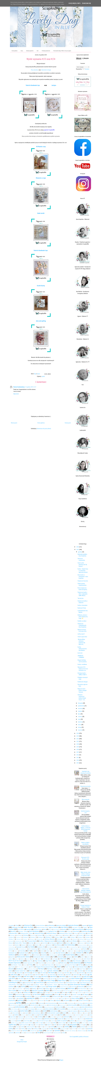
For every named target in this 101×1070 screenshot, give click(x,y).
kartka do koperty (62, 1005)
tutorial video (60, 1026)
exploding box (31, 998)
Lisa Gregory (55, 959)
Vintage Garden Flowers (64, 986)
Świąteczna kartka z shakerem (83, 601)
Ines (88, 953)
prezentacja (34, 1020)
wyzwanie (57, 1030)
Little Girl (72, 959)
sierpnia (80, 711)
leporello (86, 1013)
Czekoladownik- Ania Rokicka (83, 611)
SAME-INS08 (52, 978)
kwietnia (80, 722)
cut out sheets (36, 994)
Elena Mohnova (57, 945)
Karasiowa (44, 955)
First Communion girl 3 (55, 949)
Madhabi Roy (30, 961)
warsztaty (89, 1026)
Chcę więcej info (75, 3)
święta (63, 1032)
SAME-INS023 (76, 974)
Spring (21, 982)
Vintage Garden (52, 986)
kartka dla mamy (43, 1005)
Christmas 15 (88, 935)
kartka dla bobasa (70, 1003)
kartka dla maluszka (34, 1005)
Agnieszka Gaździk (61, 925)
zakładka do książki (81, 1030)
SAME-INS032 (71, 976)
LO (53, 957)
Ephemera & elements (82, 945)
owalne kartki (20, 1018)
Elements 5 (23, 945)
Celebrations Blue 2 (13, 933)
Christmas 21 (49, 937)
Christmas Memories (49, 939)
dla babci (69, 994)
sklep (66, 1024)
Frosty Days (22, 951)
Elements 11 (75, 943)
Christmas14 (75, 939)
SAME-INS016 (14, 975)
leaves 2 (81, 1013)
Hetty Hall (43, 953)
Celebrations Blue (86, 931)
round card (84, 1022)
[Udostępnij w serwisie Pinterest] (50, 374)
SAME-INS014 (82, 973)
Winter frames (21, 990)
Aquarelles (28, 929)
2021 (77, 741)
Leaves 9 (39, 959)
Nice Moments (88, 963)
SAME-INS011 (59, 972)
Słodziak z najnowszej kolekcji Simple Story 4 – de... (82, 697)
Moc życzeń (56, 963)
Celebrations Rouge (39, 933)
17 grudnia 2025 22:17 (30, 387)
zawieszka (17, 1032)
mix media (55, 1015)
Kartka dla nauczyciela (53, 955)
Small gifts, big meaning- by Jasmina (86, 772)
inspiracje (58, 1000)
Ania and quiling (41, 321)
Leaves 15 (17, 959)
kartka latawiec (31, 1007)
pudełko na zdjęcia (39, 1022)
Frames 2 (16, 951)
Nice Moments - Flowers (16, 965)
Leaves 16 (22, 959)
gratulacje (29, 1000)
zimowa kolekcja (29, 1032)
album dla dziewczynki (57, 990)
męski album (27, 1017)
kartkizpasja (82, 1011)
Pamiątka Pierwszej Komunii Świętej (45, 967)
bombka (41, 992)
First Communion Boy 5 (62, 947)
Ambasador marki (16, 927)
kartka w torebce (71, 1009)
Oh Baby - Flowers (38, 965)
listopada (80, 703)
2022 (77, 739)
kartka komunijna (20, 1007)
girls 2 (84, 998)
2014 (77, 760)
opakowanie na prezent (86, 1017)
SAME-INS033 (79, 976)
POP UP (32, 967)
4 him (16, 925)
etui (16, 998)
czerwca (80, 716)
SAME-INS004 (12, 973)
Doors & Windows (72, 941)
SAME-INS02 (45, 974)
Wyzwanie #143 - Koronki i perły (85, 858)
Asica (45, 929)
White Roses (71, 988)
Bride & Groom (46, 931)
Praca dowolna (34, 70)
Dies (66, 941)
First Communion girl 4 (66, 949)
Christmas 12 (67, 935)
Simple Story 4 (62, 980)
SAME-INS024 (84, 974)
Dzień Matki (44, 943)
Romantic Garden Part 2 (21, 971)
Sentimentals (25, 980)
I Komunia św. (79, 953)
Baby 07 (50, 929)
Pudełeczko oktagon (83, 682)
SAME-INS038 (37, 978)
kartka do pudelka (72, 1005)
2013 (77, 763)
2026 (77, 547)
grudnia (80, 552)
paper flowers (68, 1018)
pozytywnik (13, 1020)
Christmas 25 (80, 937)
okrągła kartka (58, 1017)
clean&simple (28, 994)
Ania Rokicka (64, 927)
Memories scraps (41, 178)
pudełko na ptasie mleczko (27, 1022)
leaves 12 (70, 1013)
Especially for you (20, 947)
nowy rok (52, 1017)
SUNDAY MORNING (75, 978)
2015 (77, 757)
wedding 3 (17, 1028)
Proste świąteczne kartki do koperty (82, 588)
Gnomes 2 (54, 951)
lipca (79, 714)
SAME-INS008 (43, 973)
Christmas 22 (57, 937)
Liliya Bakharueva (46, 959)
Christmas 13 (74, 935)
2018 (77, 749)
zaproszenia (11, 1032)
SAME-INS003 (88, 971)
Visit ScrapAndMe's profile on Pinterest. (79, 1036)
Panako (59, 967)
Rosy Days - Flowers (42, 971)
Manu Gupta (67, 961)
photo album (75, 1018)
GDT (29, 951)
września (80, 708)
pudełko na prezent (15, 1022)
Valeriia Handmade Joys (33, 85)
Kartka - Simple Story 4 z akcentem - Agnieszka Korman (83, 570)
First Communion (50, 947)
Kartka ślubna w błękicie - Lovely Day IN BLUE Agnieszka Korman (85, 828)
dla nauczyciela (37, 996)
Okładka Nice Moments (71, 965)
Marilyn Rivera (88, 961)
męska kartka (13, 1017)
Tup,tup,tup (80, 598)
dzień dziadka (73, 996)
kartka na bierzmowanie (49, 1007)
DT (24, 941)
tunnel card (46, 1026)
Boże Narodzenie (34, 931)
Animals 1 (85, 927)
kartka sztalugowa (31, 1009)
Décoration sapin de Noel (82, 685)
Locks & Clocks (78, 959)
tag (86, 1025)
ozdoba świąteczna (38, 1019)
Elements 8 (43, 945)
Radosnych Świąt (82, 608)
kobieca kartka (15, 1013)
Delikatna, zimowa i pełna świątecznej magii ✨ (83, 616)
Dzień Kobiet (38, 943)
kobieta (21, 1013)
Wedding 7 (47, 988)
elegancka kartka (81, 996)
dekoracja (57, 994)
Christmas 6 (18, 939)
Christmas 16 (11, 937)
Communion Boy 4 (18, 941)
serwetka (37, 1024)
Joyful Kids (21, 955)
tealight (17, 1026)
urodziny (66, 1026)
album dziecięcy (76, 990)
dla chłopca (85, 994)
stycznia (80, 730)
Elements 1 (68, 943)
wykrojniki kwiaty (33, 1030)
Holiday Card (51, 953)
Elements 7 (37, 945)
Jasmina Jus (12, 955)
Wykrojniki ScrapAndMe (37, 990)
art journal (15, 992)
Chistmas (76, 933)
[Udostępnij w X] (47, 374)
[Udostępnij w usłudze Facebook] (48, 374)
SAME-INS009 (51, 973)
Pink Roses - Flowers (52, 969)
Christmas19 (11, 941)
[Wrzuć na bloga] (46, 374)
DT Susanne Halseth (31, 941)
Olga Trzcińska (12, 967)
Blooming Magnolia (79, 929)
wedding (11, 1028)
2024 (77, 733)
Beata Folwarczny (56, 929)
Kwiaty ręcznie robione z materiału (41, 957)
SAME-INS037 (29, 978)
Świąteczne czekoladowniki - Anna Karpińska (82, 625)
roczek (69, 1022)
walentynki (83, 1026)
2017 (77, 752)
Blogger (61, 1060)
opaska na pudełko (12, 1018)
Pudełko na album (82, 621)
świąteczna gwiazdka (47, 1032)
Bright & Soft (53, 931)
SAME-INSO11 (66, 978)
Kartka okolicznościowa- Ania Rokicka (82, 648)
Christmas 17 (18, 937)
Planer (61, 969)
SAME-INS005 (19, 973)
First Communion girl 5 (76, 949)
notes (46, 1017)
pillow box (81, 1018)
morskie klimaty (78, 1015)
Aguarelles (84, 925)
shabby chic (42, 1024)
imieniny (52, 1000)
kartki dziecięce (54, 1011)
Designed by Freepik (22, 1042)
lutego (80, 727)
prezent (19, 1021)
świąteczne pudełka (57, 1032)
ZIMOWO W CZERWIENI (81, 656)
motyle (90, 1015)
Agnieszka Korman (73, 925)
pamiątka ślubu (60, 1019)
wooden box (79, 1028)
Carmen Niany (75, 931)
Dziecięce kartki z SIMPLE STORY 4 (82, 674)
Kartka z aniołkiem (82, 664)
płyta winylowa (48, 1022)
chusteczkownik (19, 994)
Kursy (22, 50)
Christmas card (60, 939)
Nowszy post (14, 423)
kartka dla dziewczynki (14, 1005)
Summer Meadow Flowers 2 (85, 982)
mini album (41, 1015)
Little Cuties (63, 959)
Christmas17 (88, 939)
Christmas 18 (26, 937)
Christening (89, 933)
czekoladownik (48, 994)
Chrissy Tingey (82, 933)
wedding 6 (29, 1028)
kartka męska (38, 1007)
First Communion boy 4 (22, 949)
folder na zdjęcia (55, 998)
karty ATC (89, 1011)
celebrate (74, 992)
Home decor (70, 953)
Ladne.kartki (60, 957)
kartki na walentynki (64, 1011)
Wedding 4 (41, 988)
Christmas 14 (81, 935)
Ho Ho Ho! (80, 653)
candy (58, 992)
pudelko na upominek (62, 1021)
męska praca (20, 1017)
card (68, 992)
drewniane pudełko (56, 996)
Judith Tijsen (29, 955)
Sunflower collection (26, 984)
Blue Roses (13, 931)
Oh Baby (30, 965)
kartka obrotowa (68, 1007)
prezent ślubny (26, 1020)
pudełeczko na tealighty (81, 1020)
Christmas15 (81, 939)
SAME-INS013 (74, 972)
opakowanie (66, 1017)
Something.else (13, 982)
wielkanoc (55, 1028)
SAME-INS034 (87, 976)
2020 (77, 744)
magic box (11, 1015)
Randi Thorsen (82, 969)
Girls (37, 951)
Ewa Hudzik (31, 947)
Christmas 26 (88, 937)
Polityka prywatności (46, 50)
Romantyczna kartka (86, 786)
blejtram (35, 992)
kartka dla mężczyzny (53, 1005)
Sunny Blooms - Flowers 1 (39, 984)
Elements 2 (88, 943)
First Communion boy (84, 947)
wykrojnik (90, 1028)
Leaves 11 (89, 957)
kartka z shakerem (14, 1011)
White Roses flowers (82, 988)
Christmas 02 (33, 935)
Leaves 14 (11, 959)
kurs (44, 1013)
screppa (32, 1024)
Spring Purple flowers (29, 982)
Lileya (21, 1040)
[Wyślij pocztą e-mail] (45, 374)
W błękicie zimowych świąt (83, 678)
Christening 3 (19, 935)
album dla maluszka (67, 990)
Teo (17, 986)
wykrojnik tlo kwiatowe (15, 1030)
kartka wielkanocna (80, 1009)
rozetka (89, 1022)
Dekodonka (59, 941)
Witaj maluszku (85, 799)
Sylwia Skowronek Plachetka (78, 984)
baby (20, 992)
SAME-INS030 (53, 976)
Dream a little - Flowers (20, 943)
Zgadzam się (86, 3)
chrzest (11, 994)
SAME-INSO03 (59, 978)
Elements (61, 943)
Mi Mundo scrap (41, 146)
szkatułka (81, 1024)
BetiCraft (71, 929)
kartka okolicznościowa (86, 1007)
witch (69, 1028)
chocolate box (80, 992)
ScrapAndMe (51, 8)
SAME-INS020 (53, 974)
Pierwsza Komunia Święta (81, 967)
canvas (63, 992)
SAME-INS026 (18, 976)
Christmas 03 (40, 935)
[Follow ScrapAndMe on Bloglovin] (50, 1037)
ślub (38, 1032)
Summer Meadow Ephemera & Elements (55, 982)
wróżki (85, 1028)
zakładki (89, 1030)
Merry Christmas (49, 963)
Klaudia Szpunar (70, 955)
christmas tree (88, 992)
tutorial (52, 1027)
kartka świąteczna (35, 1011)
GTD (33, 951)
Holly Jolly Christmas (60, 953)
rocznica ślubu (75, 1023)
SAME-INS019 (38, 974)
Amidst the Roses (28, 927)
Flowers (85, 949)
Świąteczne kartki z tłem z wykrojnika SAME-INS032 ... (82, 593)
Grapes (77, 951)
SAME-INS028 (36, 976)
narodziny (40, 1017)
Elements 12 (82, 943)
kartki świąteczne (74, 1011)
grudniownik (35, 1000)
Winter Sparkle (12, 990)
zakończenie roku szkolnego (70, 1030)
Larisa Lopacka (69, 957)
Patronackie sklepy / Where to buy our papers (62, 50)
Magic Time (58, 961)
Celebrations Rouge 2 (51, 933)
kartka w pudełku (61, 1009)
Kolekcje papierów (29, 50)
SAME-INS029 (44, 976)
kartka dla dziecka (88, 1003)
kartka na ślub (58, 1007)
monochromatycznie (69, 1015)
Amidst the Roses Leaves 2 (43, 927)
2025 (77, 549)
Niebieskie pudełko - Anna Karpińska (83, 555)
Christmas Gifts (39, 939)
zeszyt (23, 1032)
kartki (44, 1011)
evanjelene (21, 998)
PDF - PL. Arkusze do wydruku (23, 967)
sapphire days (12, 1024)
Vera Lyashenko (43, 986)
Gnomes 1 (48, 951)
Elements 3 (11, 945)
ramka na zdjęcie (62, 1022)
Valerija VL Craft (33, 986)
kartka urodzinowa (49, 1009)
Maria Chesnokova (77, 961)
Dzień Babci (31, 943)
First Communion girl (33, 949)
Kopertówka (12, 957)
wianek (49, 1028)
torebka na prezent (30, 1026)
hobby (46, 1000)
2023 (77, 736)
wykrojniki (24, 1030)
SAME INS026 (64, 971)
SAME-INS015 (89, 973)
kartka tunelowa (40, 1009)
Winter (89, 988)
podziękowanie (88, 1019)
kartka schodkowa (14, 1009)
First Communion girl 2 (44, 949)
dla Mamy (63, 994)
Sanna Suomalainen (15, 980)
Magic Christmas (39, 961)
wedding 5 (23, 1028)
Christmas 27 (11, 939)
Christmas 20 (41, 937)
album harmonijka (84, 990)
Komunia (79, 955)
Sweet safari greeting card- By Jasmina (82, 564)
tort (37, 1026)
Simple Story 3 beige (49, 980)
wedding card (36, 1028)
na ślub (33, 1017)
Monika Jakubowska (74, 963)
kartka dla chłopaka (79, 1003)
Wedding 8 (54, 988)
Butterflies (61, 931)
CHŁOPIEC (69, 931)
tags (90, 1024)
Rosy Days (32, 971)
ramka (54, 1023)
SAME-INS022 (68, 974)
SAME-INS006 (27, 973)
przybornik (53, 1020)
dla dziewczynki (19, 996)
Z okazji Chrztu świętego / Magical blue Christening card (85, 890)
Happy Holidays (34, 953)
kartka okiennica (76, 1007)
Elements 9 (49, 945)
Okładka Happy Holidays (60, 965)
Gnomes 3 (60, 951)
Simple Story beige (85, 980)
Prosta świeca (67, 969)
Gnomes (42, 951)
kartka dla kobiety (24, 1005)
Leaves (76, 957)
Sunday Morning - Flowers (14, 984)
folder (49, 998)
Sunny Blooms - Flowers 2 (52, 984)
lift (90, 1013)
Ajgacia (90, 925)
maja (79, 719)
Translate (87, 69)
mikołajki (35, 1015)
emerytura (11, 998)
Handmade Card (12, 953)
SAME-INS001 (71, 971)
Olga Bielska (88, 965)
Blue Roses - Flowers (22, 931)
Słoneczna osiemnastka (81, 559)
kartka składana (22, 1009)
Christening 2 (12, 935)
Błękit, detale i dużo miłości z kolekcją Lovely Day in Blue (85, 873)
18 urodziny (11, 925)
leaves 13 (76, 1013)
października (81, 706)
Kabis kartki (40, 213)
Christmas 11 (60, 935)
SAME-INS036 (21, 978)
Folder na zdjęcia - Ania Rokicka (85, 843)
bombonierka (52, 992)
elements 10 (88, 996)
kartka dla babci (61, 1003)
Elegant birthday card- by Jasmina (82, 661)
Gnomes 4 (66, 951)
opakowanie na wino (76, 1017)
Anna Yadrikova (21, 929)
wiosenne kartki (63, 1028)
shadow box (49, 1024)
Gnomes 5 (72, 951)
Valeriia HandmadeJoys (19, 387)
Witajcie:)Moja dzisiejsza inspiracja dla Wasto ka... (81, 641)
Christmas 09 (46, 935)
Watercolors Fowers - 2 (19, 988)
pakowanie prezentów (49, 1019)
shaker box (60, 1024)
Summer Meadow (40, 982)
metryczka (30, 1015)
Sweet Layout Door (82, 637)
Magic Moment (49, 961)
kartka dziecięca (83, 1005)
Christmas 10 (53, 935)
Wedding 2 (34, 988)
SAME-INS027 (27, 976)
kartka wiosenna (89, 1009)
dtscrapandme (66, 996)
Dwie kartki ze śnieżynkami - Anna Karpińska (83, 576)
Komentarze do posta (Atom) (44, 428)
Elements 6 (30, 945)
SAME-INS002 (80, 971)
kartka (18, 1002)
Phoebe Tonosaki (69, 967)
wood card (74, 1028)
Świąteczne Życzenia (83, 581)
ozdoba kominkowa (28, 1018)
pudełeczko (72, 1020)
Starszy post (68, 423)
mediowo (16, 1015)
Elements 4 (17, 945)
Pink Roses (41, 969)
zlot (35, 1032)
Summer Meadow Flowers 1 (71, 982)
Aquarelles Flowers (38, 929)
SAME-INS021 (60, 974)
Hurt (37, 50)
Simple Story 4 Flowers (74, 980)
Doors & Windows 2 (83, 941)
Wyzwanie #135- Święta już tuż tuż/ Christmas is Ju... (83, 668)
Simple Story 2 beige (36, 980)
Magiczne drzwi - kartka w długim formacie (82, 690)
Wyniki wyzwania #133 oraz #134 (82, 630)
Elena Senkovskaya (69, 945)
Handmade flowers (23, 953)
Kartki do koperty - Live (85, 812)
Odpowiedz (16, 394)
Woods (28, 990)
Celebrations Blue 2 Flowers (27, 933)
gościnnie (20, 1000)
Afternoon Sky (28, 925)
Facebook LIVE (41, 947)
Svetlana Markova (64, 984)
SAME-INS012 (67, 973)
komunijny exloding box (36, 1013)
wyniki (43, 376)
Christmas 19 (33, 937)
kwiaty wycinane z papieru (53, 1013)
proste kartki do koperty (43, 1020)
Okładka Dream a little (49, 965)
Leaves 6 (28, 959)
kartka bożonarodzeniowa (50, 1003)
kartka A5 (28, 1003)
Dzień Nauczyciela (53, 943)
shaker (55, 1024)
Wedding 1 (27, 988)
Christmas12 (68, 939)
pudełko (90, 1021)
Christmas (25, 935)
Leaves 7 (33, 959)
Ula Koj (23, 986)
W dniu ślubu (73, 986)
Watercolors (81, 986)
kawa (10, 1013)
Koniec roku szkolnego (88, 955)
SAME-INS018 (30, 974)
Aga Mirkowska (50, 925)
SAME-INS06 (46, 978)
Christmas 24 (73, 937)
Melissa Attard (41, 963)
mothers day (85, 1015)
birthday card (26, 992)
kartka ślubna (24, 1011)
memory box (23, 1015)
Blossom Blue (89, 929)
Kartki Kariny (41, 286)
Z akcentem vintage (46, 70)
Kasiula (61, 955)
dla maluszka (28, 996)
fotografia (63, 998)
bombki (46, 992)
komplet (26, 1013)
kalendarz (74, 1000)
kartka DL (33, 1003)
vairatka (74, 1026)
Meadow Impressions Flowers (29, 963)
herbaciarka (41, 1000)
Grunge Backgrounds (85, 951)
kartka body (41, 1003)
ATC (21, 925)
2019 (77, 747)
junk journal (66, 1000)
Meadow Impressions (14, 963)
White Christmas (61, 988)
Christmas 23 (65, 937)
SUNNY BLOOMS (87, 978)
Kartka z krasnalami (82, 605)
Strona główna (14, 50)
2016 (77, 755)
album (47, 990)
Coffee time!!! (81, 634)
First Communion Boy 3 (73, 947)
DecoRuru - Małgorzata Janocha (46, 941)
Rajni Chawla (74, 969)
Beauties (64, 929)
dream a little (45, 996)
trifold (41, 1026)
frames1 (68, 998)
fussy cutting (75, 998)
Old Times (80, 965)
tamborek (11, 1027)
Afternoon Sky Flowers (40, 925)
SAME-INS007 (35, 973)
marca (79, 724)
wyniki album (49, 1030)
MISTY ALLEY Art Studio (16, 961)
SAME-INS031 (62, 976)
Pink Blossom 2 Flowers (31, 969)
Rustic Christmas (53, 971)
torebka (22, 1026)
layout (64, 1013)
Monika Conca (63, 963)
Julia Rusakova (37, 955)
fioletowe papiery (42, 998)
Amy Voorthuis (54, 927)
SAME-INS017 (22, 974)
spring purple (73, 1024)
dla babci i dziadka (76, 994)
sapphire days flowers (24, 1024)
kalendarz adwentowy (83, 1000)
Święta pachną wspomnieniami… (82, 584)
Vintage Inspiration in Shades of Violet (85, 906)
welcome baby (44, 1028)
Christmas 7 (25, 939)
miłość (61, 1015)
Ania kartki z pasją (76, 927)
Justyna (54, 85)
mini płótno (49, 1015)
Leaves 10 (83, 957)
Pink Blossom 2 (20, 969)
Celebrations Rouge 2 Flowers (65, 933)
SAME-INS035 (12, 978)
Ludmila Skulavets (87, 959)
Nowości (25, 965)
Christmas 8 (32, 939)
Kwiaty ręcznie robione (23, 957)
